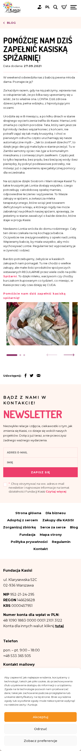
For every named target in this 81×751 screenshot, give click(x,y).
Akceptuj (40, 717)
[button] (11, 355)
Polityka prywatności (29, 542)
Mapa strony (51, 534)
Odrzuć (40, 729)
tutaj (59, 626)
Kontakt (40, 549)
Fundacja (27, 534)
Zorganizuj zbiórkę (19, 527)
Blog (11, 22)
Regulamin (61, 542)
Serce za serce (53, 527)
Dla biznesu (56, 513)
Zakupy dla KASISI (58, 520)
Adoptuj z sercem (22, 520)
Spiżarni (10, 276)
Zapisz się (40, 472)
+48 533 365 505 (17, 656)
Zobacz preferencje (40, 741)
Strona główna (28, 513)
